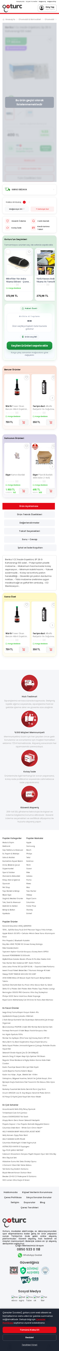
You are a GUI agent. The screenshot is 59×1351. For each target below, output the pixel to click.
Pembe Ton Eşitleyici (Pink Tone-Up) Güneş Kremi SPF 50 (25, 1038)
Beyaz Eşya (6, 895)
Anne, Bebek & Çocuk (11, 865)
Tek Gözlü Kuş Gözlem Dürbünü (15, 1169)
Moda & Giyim (8, 842)
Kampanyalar (20, 1)
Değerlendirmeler (29, 522)
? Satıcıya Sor (42, 209)
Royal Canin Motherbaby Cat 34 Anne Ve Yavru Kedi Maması (27, 1000)
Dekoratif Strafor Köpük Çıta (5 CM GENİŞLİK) (20, 1053)
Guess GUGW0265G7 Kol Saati (15, 1117)
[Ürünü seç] (8, 252)
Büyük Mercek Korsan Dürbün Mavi (16, 1173)
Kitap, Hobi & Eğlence (11, 880)
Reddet (29, 1337)
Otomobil (49, 19)
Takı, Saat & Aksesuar (11, 902)
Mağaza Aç (42, 1)
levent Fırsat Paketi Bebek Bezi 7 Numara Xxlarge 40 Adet (26, 970)
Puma (28, 880)
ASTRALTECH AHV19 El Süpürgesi (15, 1146)
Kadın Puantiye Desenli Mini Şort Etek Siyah (20, 1067)
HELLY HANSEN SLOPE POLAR (13, 1139)
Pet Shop (6, 887)
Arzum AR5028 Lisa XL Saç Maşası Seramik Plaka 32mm (26, 1093)
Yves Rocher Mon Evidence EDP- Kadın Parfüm (21, 963)
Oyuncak (6, 884)
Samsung (30, 846)
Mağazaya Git (15, 209)
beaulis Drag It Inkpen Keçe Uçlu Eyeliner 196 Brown (23, 1056)
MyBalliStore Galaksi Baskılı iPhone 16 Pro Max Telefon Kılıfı (26, 959)
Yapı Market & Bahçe (11, 891)
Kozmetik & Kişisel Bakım (12, 861)
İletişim (15, 1202)
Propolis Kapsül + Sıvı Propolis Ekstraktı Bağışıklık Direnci (25, 1124)
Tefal (28, 857)
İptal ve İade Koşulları (30, 547)
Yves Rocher (31, 891)
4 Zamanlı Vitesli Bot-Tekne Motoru (16, 1165)
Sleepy (29, 895)
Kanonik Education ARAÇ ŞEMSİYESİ (16, 926)
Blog (42, 1202)
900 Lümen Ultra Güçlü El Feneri (16, 1180)
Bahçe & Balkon (8, 910)
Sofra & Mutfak (8, 857)
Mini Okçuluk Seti (9, 1158)
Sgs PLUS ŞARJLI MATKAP (12, 1150)
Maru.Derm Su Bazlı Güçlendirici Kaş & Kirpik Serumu (24, 1042)
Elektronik (6, 846)
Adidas (29, 876)
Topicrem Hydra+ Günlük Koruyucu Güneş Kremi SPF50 (25, 952)
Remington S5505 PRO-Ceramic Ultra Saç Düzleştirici (25, 992)
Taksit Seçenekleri (29, 531)
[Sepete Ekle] (24, 422)
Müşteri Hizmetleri (32, 1)
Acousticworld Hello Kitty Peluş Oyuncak (18, 1109)
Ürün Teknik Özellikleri (29, 514)
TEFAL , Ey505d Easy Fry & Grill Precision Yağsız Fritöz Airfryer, (27, 930)
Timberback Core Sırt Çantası (14, 1113)
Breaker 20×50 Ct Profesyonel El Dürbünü (19, 1176)
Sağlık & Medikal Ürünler (12, 898)
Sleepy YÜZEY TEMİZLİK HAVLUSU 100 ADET (19, 974)
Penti (28, 865)
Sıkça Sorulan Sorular (39, 1197)
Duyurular (29, 1202)
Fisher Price (31, 906)
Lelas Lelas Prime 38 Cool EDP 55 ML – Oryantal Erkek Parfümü (28, 967)
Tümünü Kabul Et (29, 1329)
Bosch (28, 850)
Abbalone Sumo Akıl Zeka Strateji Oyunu (19, 1161)
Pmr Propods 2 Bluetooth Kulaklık (16, 940)
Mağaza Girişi (51, 1)
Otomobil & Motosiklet (30, 19)
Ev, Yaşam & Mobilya (10, 854)
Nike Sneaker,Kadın (10, 948)
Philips (29, 854)
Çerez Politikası (13, 1197)
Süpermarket (8, 869)
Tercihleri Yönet (29, 1344)
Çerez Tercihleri (30, 1207)
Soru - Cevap (29, 539)
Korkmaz (29, 861)
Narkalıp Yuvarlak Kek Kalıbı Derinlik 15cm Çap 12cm (24, 1089)
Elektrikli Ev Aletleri (10, 906)
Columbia (30, 902)
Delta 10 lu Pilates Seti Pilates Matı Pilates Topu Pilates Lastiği (28, 989)
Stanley (29, 910)
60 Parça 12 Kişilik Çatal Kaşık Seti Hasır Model (21, 1097)
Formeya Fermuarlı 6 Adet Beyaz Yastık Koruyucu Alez (24, 1031)
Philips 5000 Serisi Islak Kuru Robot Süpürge (21, 996)
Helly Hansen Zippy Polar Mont (15, 1135)
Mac (28, 887)
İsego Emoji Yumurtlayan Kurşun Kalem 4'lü (20, 1012)
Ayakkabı (6, 913)
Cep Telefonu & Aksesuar (12, 850)
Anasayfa (10, 19)
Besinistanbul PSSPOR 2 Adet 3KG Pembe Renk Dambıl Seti (27, 1027)
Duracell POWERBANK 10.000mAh (16, 955)
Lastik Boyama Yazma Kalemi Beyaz (17, 1071)
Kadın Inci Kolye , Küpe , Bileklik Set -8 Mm (20, 1075)
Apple (28, 842)
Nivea (28, 884)
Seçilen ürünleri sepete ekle (29, 345)
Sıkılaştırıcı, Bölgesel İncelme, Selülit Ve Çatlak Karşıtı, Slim (27, 1078)
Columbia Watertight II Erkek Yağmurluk (19, 1143)
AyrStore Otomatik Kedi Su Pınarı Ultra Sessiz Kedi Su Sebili (27, 985)
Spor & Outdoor (8, 872)
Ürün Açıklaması (28, 506)
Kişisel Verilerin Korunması (37, 1192)
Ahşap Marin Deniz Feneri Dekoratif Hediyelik (20, 1120)
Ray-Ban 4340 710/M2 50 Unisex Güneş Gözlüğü (22, 944)
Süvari (29, 869)
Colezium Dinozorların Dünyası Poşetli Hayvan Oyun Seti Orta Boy (29, 1154)
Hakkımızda (11, 1192)
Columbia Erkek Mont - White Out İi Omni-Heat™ (22, 1128)
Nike (28, 872)
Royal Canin (31, 898)
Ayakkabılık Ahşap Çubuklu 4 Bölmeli (17, 1016)
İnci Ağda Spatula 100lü (12, 1034)
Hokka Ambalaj (13, 202)
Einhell (29, 913)
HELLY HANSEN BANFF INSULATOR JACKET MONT (21, 1132)
